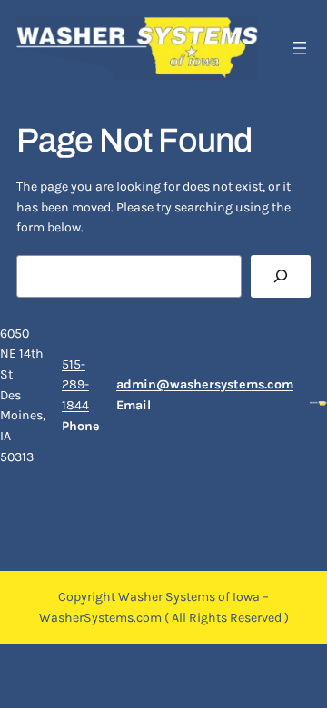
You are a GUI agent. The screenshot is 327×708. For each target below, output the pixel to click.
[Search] (281, 276)
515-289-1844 (75, 385)
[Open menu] (300, 48)
